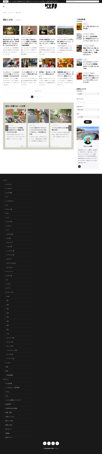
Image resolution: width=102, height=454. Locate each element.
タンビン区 (10, 342)
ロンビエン (10, 267)
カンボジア (9, 188)
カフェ (7, 391)
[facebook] (53, 443)
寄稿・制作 (9, 412)
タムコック (10, 242)
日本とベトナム (10, 416)
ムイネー (8, 362)
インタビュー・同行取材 (89, 34)
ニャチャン (9, 226)
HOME (5, 12)
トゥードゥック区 (12, 350)
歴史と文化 (9, 425)
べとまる (56, 448)
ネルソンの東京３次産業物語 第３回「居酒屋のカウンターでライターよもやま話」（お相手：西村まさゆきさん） (34, 1)
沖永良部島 (10, 375)
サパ (7, 197)
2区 (8, 304)
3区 (8, 309)
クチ (8, 333)
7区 (8, 321)
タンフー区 (10, 346)
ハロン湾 (9, 246)
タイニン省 (9, 209)
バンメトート (9, 271)
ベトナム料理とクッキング (13, 400)
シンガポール (9, 201)
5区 (8, 317)
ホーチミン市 (9, 292)
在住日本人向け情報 (11, 408)
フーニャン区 (10, 358)
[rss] (49, 443)
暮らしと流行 (9, 420)
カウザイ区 (10, 234)
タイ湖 (9, 238)
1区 (7, 300)
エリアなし (9, 184)
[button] (6, 128)
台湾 (7, 367)
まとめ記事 (9, 383)
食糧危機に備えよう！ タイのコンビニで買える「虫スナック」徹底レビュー (65, 74)
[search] (97, 1)
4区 (8, 313)
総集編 (7, 433)
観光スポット (9, 437)
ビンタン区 (10, 354)
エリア (85, 23)
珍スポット (9, 429)
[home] (79, 166)
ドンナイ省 (9, 221)
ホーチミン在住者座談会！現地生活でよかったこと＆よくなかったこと (91, 39)
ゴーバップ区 (10, 338)
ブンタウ (8, 284)
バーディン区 (10, 255)
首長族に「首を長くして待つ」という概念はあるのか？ (47, 74)
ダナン (7, 213)
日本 (7, 371)
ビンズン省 (9, 275)
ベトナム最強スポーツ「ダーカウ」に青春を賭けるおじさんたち (29, 74)
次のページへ (38, 91)
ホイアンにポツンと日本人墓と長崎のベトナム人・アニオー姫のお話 (65, 41)
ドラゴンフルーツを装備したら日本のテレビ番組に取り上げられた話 (15, 130)
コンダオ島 (9, 192)
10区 (8, 296)
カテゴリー (11, 12)
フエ (7, 280)
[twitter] (57, 443)
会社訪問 (8, 404)
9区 (8, 329)
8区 (8, 325)
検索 (87, 122)
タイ (7, 205)
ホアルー (9, 259)
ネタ (7, 396)
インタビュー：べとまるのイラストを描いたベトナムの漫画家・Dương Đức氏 (11, 74)
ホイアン (8, 288)
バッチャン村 (10, 251)
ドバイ (7, 217)
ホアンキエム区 (11, 263)
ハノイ (7, 230)
